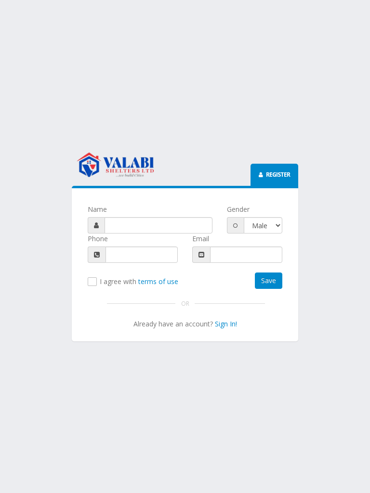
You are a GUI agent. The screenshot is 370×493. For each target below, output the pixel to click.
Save (268, 280)
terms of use (158, 281)
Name (97, 209)
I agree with (139, 282)
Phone (98, 238)
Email (200, 238)
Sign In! (226, 323)
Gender (238, 209)
